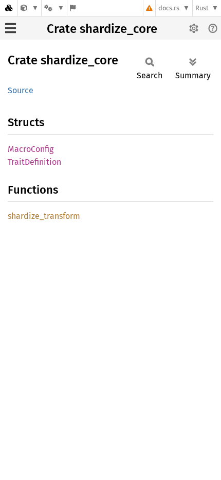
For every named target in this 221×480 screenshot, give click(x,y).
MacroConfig (30, 149)
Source (20, 90)
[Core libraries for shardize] (29, 8)
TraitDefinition (34, 162)
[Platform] (54, 8)
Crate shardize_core (102, 29)
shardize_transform (44, 216)
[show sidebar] (10, 28)
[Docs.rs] (8, 8)
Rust (202, 8)
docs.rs (168, 8)
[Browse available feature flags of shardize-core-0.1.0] (72, 8)
